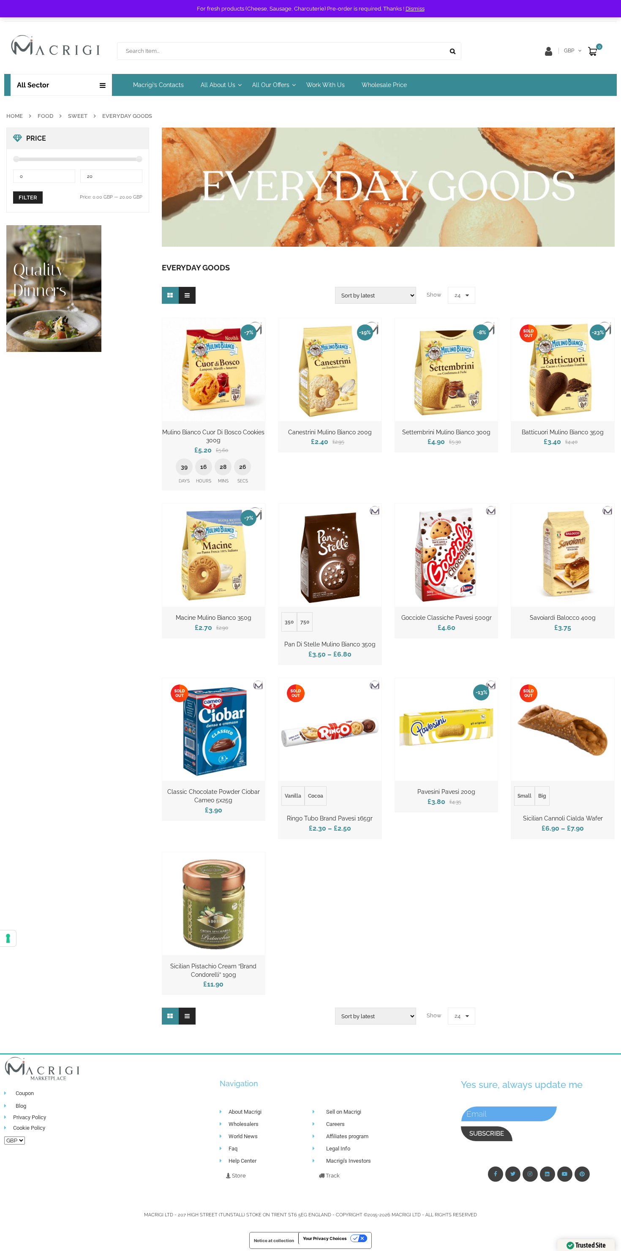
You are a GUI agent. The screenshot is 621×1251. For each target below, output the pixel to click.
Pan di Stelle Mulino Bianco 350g (330, 644)
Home (14, 116)
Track (332, 1175)
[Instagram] (530, 1174)
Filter (28, 197)
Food (45, 116)
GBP (569, 51)
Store (238, 1175)
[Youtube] (564, 1174)
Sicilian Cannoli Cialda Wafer (563, 818)
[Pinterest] (582, 1174)
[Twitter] (512, 1174)
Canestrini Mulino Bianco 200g (330, 432)
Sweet (77, 116)
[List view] (187, 295)
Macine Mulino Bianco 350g (213, 617)
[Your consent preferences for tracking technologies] (8, 938)
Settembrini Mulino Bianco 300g (446, 432)
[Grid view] (170, 295)
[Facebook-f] (495, 1174)
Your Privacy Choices (325, 1238)
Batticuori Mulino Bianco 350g (563, 432)
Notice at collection (274, 1240)
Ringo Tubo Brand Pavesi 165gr (330, 818)
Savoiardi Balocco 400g (563, 617)
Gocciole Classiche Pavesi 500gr (446, 617)
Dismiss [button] (415, 8)
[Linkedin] (547, 1174)
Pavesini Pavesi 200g (446, 791)
